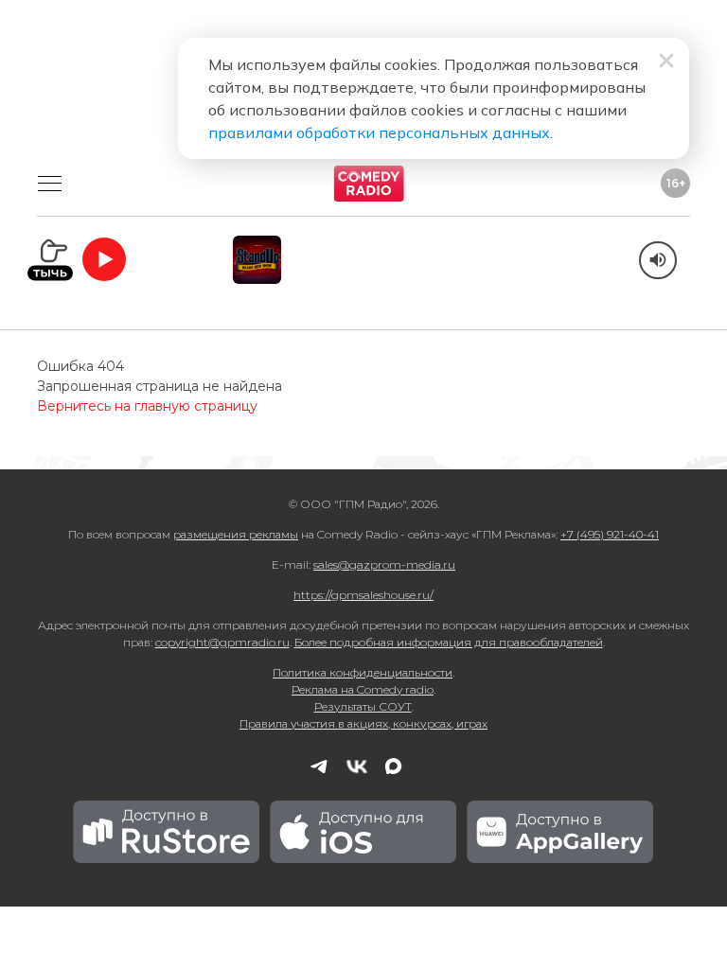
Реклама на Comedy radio (363, 689)
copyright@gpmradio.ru (222, 642)
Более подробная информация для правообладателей (448, 642)
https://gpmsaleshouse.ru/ (363, 595)
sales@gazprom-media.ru (384, 564)
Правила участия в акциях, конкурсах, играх (363, 723)
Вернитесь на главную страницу (147, 405)
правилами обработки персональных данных (379, 132)
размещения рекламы (235, 534)
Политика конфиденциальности (362, 672)
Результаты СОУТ (363, 706)
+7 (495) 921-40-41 (609, 534)
